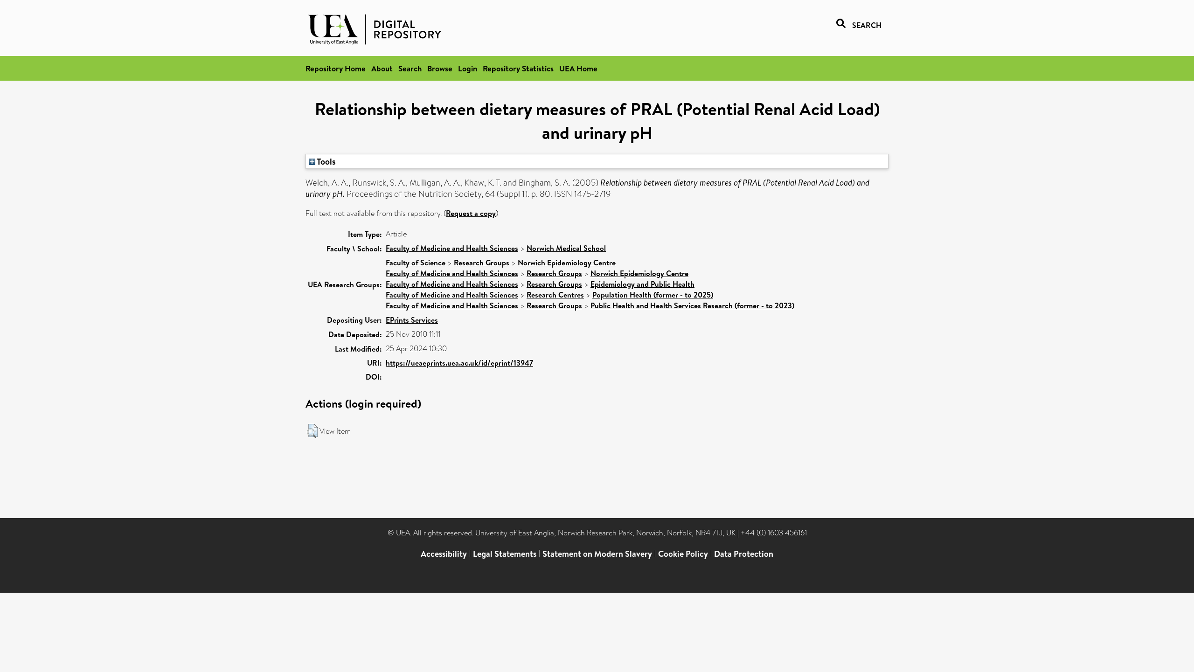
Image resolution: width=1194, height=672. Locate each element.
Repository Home (335, 68)
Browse (439, 68)
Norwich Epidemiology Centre (567, 262)
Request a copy (471, 213)
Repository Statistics (518, 68)
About (382, 68)
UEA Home (578, 68)
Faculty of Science (415, 262)
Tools (325, 161)
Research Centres (555, 295)
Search (410, 68)
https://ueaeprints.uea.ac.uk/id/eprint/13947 (459, 363)
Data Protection (743, 554)
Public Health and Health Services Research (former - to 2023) (692, 305)
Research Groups (481, 262)
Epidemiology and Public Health (642, 284)
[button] (312, 431)
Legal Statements (504, 554)
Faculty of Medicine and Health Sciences (452, 248)
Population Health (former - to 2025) (652, 295)
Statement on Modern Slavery (597, 554)
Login (467, 68)
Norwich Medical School (566, 248)
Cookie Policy (683, 554)
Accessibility (444, 554)
